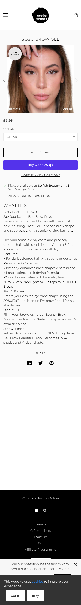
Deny (35, 596)
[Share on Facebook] (29, 363)
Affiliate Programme (40, 549)
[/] (40, 15)
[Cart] (75, 15)
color (8, 128)
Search (40, 524)
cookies (37, 581)
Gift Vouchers (40, 531)
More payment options (40, 175)
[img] (36, 511)
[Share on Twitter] (40, 363)
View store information (29, 196)
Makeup (40, 537)
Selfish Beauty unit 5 (53, 185)
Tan (40, 543)
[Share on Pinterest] (51, 363)
